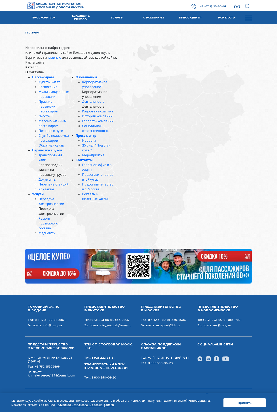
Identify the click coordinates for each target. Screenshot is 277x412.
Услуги (117, 17)
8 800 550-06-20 (103, 377)
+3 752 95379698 (47, 366)
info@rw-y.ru (52, 325)
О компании (153, 17)
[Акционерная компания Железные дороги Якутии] (55, 5)
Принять (244, 403)
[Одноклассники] (216, 358)
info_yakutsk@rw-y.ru (115, 325)
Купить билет (49, 82)
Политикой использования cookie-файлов (85, 405)
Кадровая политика (97, 111)
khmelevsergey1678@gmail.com (51, 375)
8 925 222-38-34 (103, 357)
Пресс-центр (190, 17)
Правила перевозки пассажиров (48, 106)
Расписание (48, 87)
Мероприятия (93, 155)
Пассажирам (43, 17)
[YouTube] (225, 358)
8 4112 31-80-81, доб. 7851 (223, 320)
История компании (97, 116)
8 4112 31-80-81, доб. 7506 (167, 320)
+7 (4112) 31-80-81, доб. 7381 (168, 357)
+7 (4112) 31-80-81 (213, 6)
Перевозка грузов (80, 17)
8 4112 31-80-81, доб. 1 (51, 320)
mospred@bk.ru (168, 325)
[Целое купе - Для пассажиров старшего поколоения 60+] (138, 265)
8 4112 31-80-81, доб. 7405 (110, 320)
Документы (47, 179)
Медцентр (47, 233)
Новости (89, 140)
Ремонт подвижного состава (48, 223)
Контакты (226, 17)
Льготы (44, 116)
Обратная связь (51, 145)
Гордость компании (98, 121)
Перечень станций (54, 184)
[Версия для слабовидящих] (237, 6)
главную (54, 57)
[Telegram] (200, 358)
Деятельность (93, 101)
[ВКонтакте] (208, 358)
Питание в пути (51, 130)
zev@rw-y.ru (222, 325)
